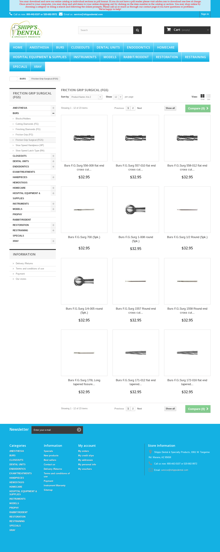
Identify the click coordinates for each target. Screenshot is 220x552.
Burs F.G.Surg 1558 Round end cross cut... (187, 310)
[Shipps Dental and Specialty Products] (41, 29)
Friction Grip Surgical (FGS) (29, 140)
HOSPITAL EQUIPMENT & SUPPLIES (40, 57)
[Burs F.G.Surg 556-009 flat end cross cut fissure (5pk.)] (84, 138)
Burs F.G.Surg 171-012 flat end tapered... (136, 382)
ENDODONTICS (138, 47)
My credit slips (86, 455)
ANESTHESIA (39, 47)
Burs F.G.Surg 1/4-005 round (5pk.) (84, 310)
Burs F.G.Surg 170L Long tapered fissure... (84, 382)
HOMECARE (166, 47)
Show (109, 96)
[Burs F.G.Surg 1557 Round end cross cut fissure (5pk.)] (135, 281)
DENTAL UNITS (108, 47)
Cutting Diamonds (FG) (26, 124)
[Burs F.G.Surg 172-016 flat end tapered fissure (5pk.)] (187, 352)
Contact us (49, 464)
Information (24, 254)
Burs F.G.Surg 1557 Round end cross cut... (136, 310)
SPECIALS (20, 67)
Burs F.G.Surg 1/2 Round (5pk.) (187, 237)
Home (18, 47)
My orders (83, 451)
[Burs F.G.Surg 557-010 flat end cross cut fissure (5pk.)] (135, 138)
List (208, 99)
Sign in (205, 14)
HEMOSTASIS (20, 182)
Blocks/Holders (23, 118)
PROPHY (17, 214)
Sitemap (48, 490)
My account (87, 445)
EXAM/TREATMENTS (24, 172)
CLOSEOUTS (80, 47)
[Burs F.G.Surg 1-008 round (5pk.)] (135, 209)
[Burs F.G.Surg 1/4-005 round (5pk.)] (84, 281)
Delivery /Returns (24, 263)
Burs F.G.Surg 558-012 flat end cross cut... (187, 167)
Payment (20, 273)
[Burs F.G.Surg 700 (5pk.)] (84, 209)
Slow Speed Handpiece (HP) (29, 145)
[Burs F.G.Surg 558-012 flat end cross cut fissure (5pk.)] (187, 138)
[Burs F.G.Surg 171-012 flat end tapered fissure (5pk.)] (135, 352)
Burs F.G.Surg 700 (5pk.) (84, 237)
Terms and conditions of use (29, 268)
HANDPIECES (20, 177)
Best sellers (50, 460)
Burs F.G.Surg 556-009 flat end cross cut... (84, 167)
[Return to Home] (13, 79)
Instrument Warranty (54, 485)
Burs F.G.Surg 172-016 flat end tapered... (187, 382)
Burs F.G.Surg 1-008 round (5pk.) (136, 239)
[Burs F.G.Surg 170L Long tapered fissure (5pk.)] (84, 352)
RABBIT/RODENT (136, 57)
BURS (60, 47)
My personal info (87, 464)
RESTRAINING (195, 57)
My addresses (85, 460)
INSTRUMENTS (85, 57)
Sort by (65, 96)
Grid (202, 99)
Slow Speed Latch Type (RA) (29, 150)
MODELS (109, 57)
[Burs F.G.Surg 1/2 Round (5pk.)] (187, 209)
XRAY (38, 67)
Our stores (20, 279)
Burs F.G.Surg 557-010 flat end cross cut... (136, 167)
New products (51, 455)
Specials (48, 451)
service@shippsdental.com (88, 14)
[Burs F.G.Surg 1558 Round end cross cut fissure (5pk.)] (187, 281)
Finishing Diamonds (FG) (27, 129)
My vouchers (85, 469)
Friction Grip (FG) (24, 134)
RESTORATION (167, 57)
